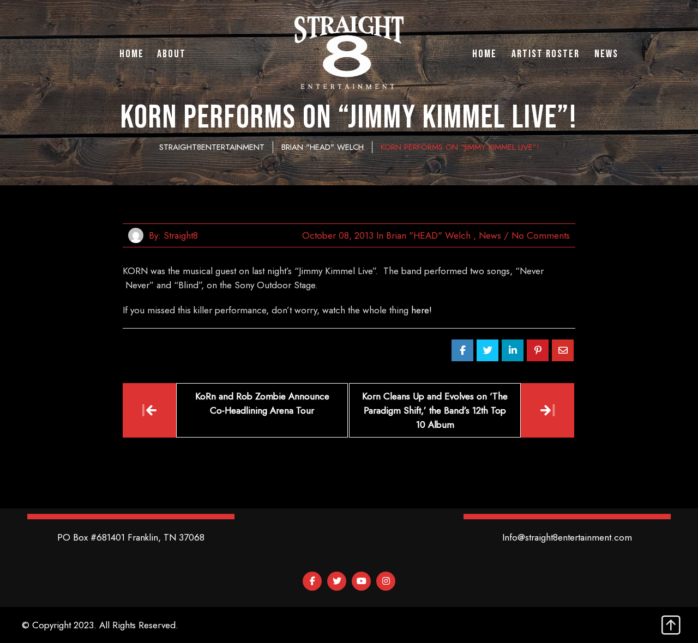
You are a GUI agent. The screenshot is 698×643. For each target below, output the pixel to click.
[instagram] (385, 581)
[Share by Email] (563, 350)
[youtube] (361, 581)
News (490, 235)
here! (421, 310)
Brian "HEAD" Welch (428, 235)
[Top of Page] (670, 625)
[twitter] (336, 581)
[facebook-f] (312, 581)
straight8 (181, 235)
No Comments (541, 235)
